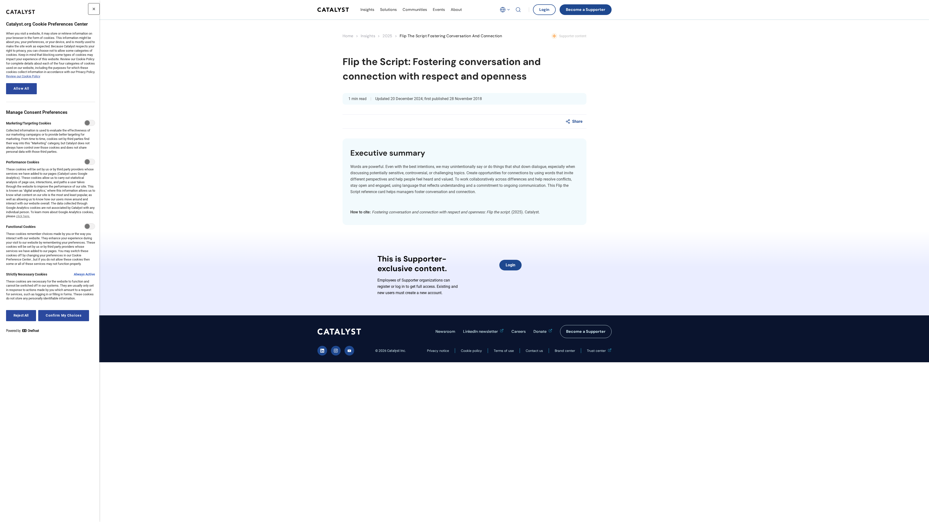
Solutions (388, 9)
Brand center (565, 350)
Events (439, 9)
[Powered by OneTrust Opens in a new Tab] (24, 332)
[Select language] (505, 10)
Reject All (21, 315)
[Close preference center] (94, 9)
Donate (540, 331)
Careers (518, 331)
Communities (415, 9)
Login (544, 9)
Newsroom (445, 331)
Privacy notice (438, 350)
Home (348, 35)
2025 (387, 35)
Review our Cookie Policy (23, 76)
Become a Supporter (585, 9)
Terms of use (504, 350)
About (456, 9)
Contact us (534, 350)
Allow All (21, 89)
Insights (367, 9)
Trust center (596, 350)
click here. (23, 216)
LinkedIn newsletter (480, 331)
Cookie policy (471, 350)
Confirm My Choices (64, 315)
